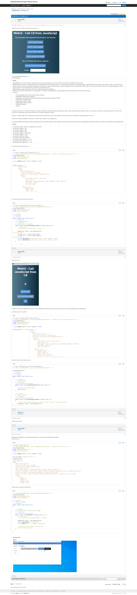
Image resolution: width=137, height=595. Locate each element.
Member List (48, 591)
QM (125, 2)
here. (27, 76)
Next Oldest (15, 578)
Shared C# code (29, 9)
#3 (124, 418)
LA (120, 2)
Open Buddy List (55, 591)
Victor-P (20, 412)
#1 (124, 25)
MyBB (17, 593)
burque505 (21, 19)
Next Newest (22, 578)
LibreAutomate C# (21, 9)
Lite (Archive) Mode (22, 591)
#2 (124, 257)
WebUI (24, 83)
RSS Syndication (40, 591)
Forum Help (62, 591)
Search (115, 2)
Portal (108, 2)
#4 (124, 434)
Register (28, 5)
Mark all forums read (31, 591)
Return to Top (14, 591)
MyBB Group (26, 593)
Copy (120, 150)
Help (123, 150)
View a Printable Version (17, 583)
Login (23, 5)
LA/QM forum (14, 9)
